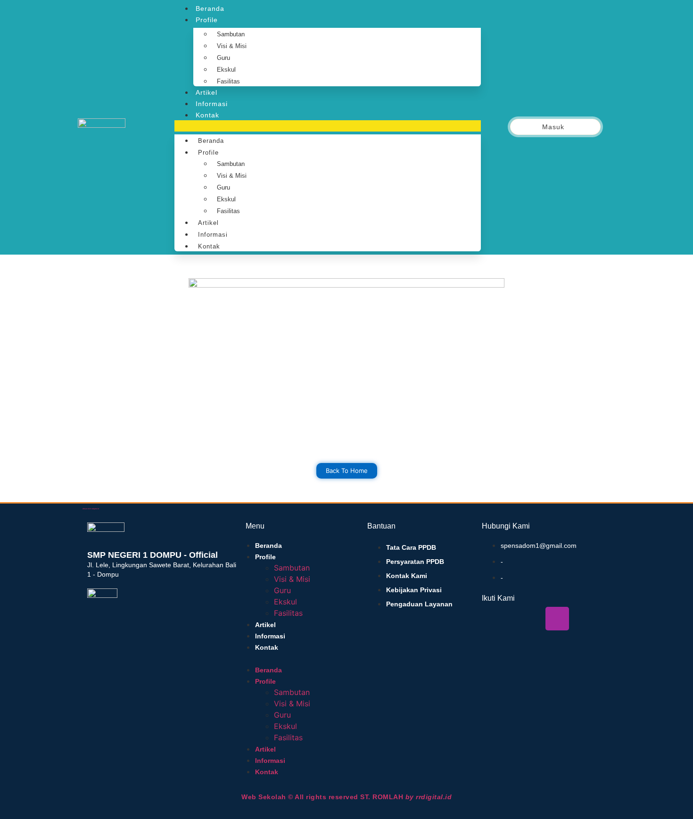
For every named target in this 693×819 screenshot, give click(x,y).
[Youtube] (536, 618)
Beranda (210, 8)
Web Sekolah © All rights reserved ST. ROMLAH (346, 797)
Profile (207, 20)
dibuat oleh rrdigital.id (90, 509)
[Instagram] (557, 618)
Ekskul (226, 69)
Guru (223, 57)
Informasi (212, 104)
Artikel (206, 92)
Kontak (207, 115)
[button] (327, 126)
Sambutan (231, 34)
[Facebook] (493, 618)
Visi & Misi (232, 46)
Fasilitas (228, 81)
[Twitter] (515, 618)
